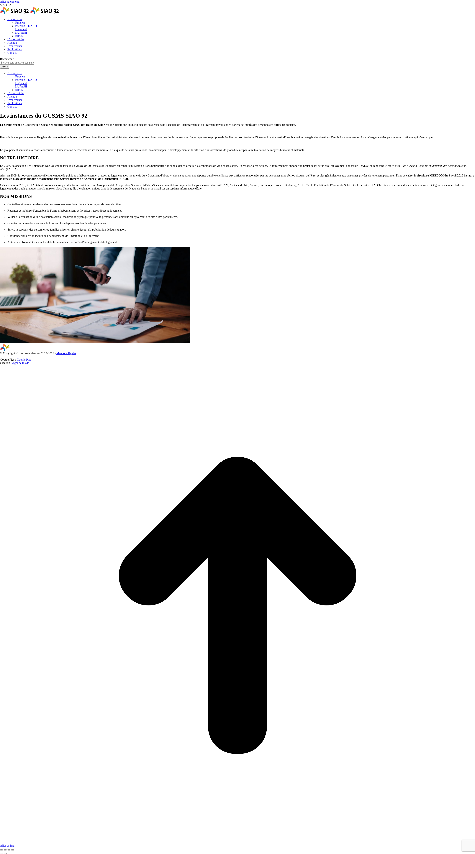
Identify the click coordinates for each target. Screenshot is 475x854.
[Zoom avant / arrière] (12, 849)
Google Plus (24, 359)
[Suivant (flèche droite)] (5, 853)
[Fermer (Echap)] (1, 849)
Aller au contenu (9, 1)
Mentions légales (66, 353)
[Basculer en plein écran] (8, 849)
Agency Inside (20, 362)
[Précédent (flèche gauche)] (1, 853)
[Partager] (5, 849)
